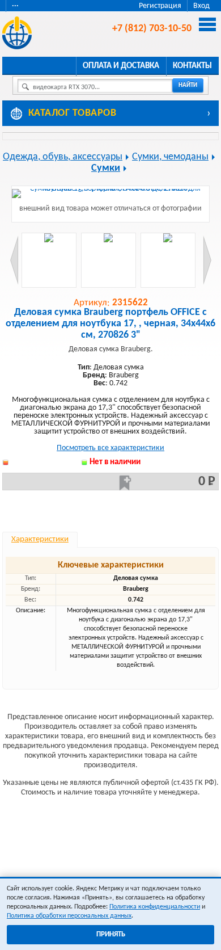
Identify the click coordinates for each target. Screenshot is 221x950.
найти (187, 85)
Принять (110, 934)
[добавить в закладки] (125, 483)
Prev (14, 260)
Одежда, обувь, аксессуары (62, 157)
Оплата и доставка (121, 66)
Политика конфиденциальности (154, 906)
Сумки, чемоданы (170, 157)
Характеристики (40, 539)
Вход (201, 6)
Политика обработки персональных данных (69, 916)
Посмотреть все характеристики (110, 448)
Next (207, 260)
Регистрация (160, 6)
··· (15, 6)
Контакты (192, 66)
